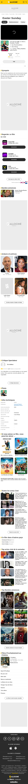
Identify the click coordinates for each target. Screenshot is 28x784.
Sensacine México (12, 760)
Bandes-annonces (9, 188)
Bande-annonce (14, 662)
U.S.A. (15, 402)
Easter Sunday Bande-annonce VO (21, 191)
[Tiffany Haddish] (21, 264)
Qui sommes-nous (10, 765)
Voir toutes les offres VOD (14, 179)
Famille (17, 43)
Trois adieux (4, 690)
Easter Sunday (8, 542)
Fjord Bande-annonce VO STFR (7, 642)
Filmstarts (5, 756)
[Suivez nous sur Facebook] (5, 738)
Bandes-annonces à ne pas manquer (14, 647)
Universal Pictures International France (18, 405)
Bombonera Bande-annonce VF (21, 625)
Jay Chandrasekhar (17, 44)
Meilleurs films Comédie (8, 479)
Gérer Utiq (19, 770)
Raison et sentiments (6, 679)
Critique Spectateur (9, 360)
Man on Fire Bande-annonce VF (7, 625)
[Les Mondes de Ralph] (7, 466)
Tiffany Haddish (21, 48)
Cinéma (6, 14)
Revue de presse (18, 768)
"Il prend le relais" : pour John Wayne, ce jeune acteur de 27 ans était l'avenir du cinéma (21, 563)
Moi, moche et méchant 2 (7, 455)
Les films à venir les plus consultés (14, 698)
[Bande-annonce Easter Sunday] (5, 46)
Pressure (3, 693)
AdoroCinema (19, 758)
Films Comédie (18, 14)
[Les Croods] (21, 466)
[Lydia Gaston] (7, 286)
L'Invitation (13, 657)
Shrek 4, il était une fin (21, 455)
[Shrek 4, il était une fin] (21, 446)
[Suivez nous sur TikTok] (18, 738)
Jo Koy (14, 48)
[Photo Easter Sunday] (4, 393)
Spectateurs (10, 53)
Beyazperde (6, 758)
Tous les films (11, 14)
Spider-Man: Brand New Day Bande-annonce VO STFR (21, 642)
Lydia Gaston (13, 50)
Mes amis (17, 53)
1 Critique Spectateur (14, 383)
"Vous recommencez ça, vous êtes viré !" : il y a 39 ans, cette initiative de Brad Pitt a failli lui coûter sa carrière (21, 496)
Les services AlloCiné (10, 770)
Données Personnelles (8, 768)
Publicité (24, 765)
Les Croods (21, 474)
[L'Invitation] (5, 662)
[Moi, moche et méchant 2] (7, 446)
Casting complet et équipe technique (14, 302)
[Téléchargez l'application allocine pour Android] (16, 748)
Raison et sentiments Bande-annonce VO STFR (21, 607)
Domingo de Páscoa (8, 540)
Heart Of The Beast (5, 671)
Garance (3, 687)
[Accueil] (12, 2)
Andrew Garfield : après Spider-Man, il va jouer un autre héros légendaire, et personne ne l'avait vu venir (21, 582)
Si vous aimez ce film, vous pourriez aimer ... (12, 435)
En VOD (3, 137)
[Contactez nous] (23, 738)
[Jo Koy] (7, 264)
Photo (4, 388)
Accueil (3, 14)
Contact (3, 765)
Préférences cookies (22, 767)
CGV (6, 767)
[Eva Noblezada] (21, 286)
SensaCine (19, 756)
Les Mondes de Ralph (7, 474)
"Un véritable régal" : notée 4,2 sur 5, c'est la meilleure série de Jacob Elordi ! (21, 511)
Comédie (12, 43)
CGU (2, 767)
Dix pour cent (4, 673)
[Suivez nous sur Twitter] (10, 738)
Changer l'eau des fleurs (6, 684)
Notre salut (3, 676)
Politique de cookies (12, 767)
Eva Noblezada (21, 295)
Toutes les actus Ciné (14, 532)
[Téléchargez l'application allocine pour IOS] (11, 748)
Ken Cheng (15, 46)
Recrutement (18, 765)
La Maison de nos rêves (6, 682)
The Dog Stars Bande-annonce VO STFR (7, 607)
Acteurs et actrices (9, 254)
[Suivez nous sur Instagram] (14, 738)
